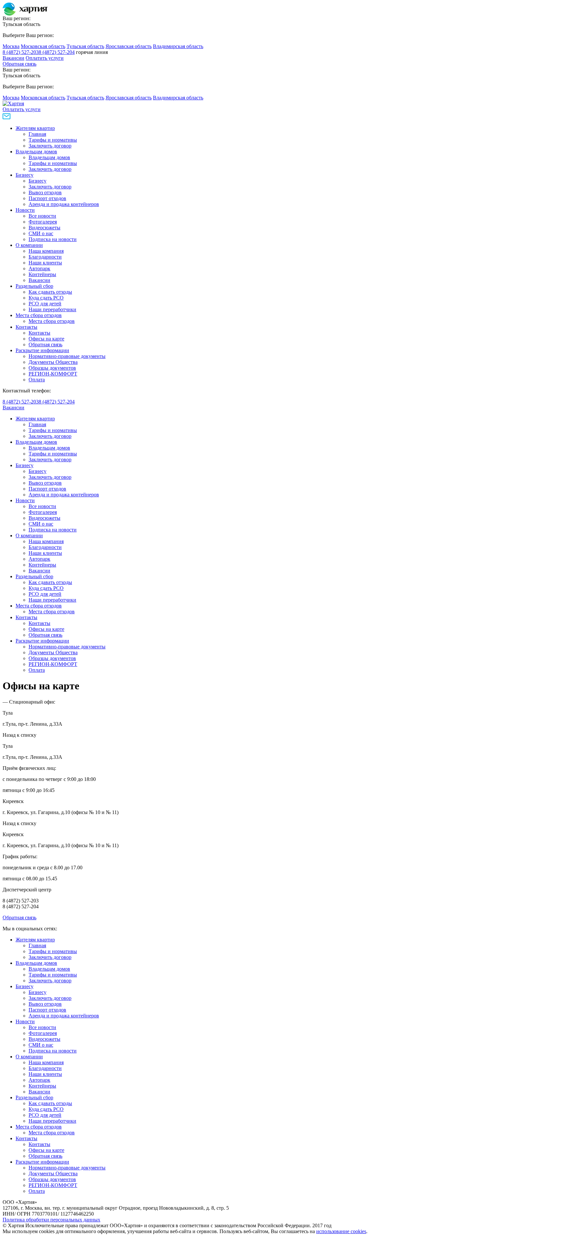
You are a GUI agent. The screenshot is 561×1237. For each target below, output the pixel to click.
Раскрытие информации (42, 350)
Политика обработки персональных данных (51, 1219)
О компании (29, 245)
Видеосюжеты (44, 227)
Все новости (42, 216)
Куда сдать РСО (46, 297)
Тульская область (85, 46)
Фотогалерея (43, 221)
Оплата (37, 379)
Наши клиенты (45, 262)
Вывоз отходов (45, 192)
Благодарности (45, 257)
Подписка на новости (53, 239)
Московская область (43, 46)
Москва (11, 46)
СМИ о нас (41, 233)
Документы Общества (53, 362)
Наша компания (46, 251)
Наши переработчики (52, 309)
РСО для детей (45, 303)
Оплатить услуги (45, 58)
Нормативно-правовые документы (67, 356)
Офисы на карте (46, 338)
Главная (37, 134)
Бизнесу (24, 175)
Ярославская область (129, 46)
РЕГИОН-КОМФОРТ (53, 373)
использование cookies (341, 1231)
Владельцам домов (36, 151)
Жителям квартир (35, 128)
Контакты (26, 327)
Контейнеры (42, 274)
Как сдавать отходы (50, 292)
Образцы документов (52, 368)
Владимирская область (178, 46)
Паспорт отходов (47, 198)
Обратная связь (19, 64)
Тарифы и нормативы (53, 140)
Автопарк (39, 268)
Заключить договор (50, 145)
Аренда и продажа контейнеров (64, 204)
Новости (25, 210)
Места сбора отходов (39, 315)
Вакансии (13, 58)
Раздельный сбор (34, 286)
